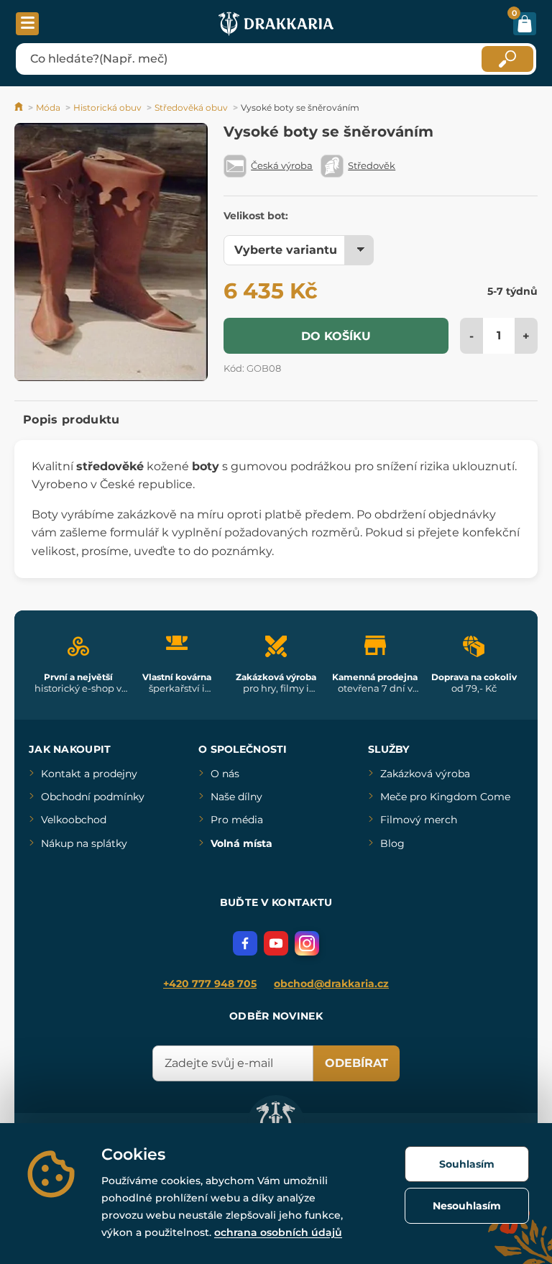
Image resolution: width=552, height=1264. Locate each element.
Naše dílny (236, 796)
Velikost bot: (256, 216)
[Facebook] (245, 943)
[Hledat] (507, 59)
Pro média (237, 819)
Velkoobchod (73, 819)
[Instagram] (307, 943)
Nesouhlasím (467, 1205)
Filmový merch (418, 819)
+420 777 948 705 (210, 983)
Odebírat (356, 1063)
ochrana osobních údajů (278, 1232)
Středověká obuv (191, 107)
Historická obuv (107, 107)
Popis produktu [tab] (71, 419)
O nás (225, 773)
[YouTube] (276, 943)
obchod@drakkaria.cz (331, 983)
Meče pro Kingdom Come (445, 796)
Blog (392, 843)
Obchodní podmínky (92, 796)
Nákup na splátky (84, 843)
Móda (48, 107)
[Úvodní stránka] (19, 107)
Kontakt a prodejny (89, 773)
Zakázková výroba (425, 773)
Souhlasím (466, 1164)
